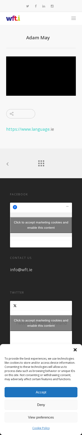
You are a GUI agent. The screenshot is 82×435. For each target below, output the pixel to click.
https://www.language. (28, 129)
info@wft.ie (21, 269)
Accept (41, 392)
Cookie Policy (41, 428)
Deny (41, 405)
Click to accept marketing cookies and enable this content (41, 224)
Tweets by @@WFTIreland (41, 322)
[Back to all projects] (41, 162)
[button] (75, 349)
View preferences (41, 417)
